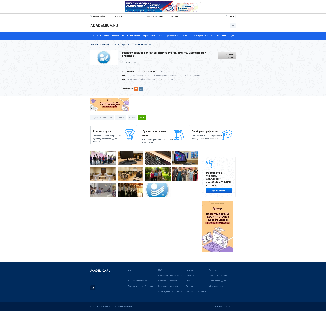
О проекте (212, 270)
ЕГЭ (92, 36)
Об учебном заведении (102, 117)
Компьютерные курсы (226, 36)
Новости (118, 16)
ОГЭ (99, 36)
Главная (94, 45)
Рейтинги (190, 270)
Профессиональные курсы (178, 36)
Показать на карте (193, 75)
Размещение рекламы (218, 275)
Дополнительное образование (141, 36)
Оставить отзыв (230, 55)
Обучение (121, 117)
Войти (231, 17)
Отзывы (174, 16)
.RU (104, 25)
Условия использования (225, 306)
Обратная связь (215, 286)
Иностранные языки (203, 36)
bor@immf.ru (171, 79)
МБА (160, 36)
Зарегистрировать (219, 191)
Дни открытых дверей (154, 16)
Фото (142, 117)
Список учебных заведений (170, 291)
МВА (160, 270)
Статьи (134, 16)
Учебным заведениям (218, 281)
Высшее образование (114, 36)
